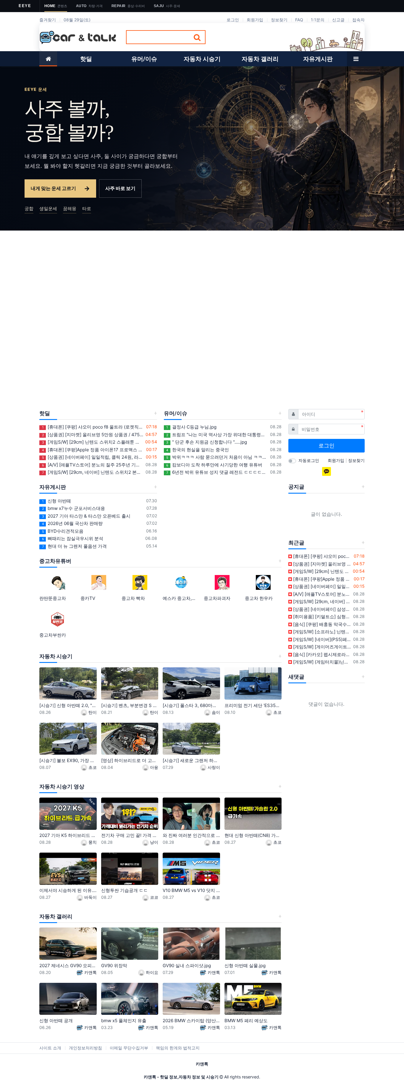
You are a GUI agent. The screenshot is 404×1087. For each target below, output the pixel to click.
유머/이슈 (175, 413)
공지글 (296, 487)
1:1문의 (317, 19)
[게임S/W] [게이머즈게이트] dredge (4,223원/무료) (321, 647)
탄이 (92, 712)
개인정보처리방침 (85, 1047)
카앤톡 (90, 972)
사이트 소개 (50, 1047)
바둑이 (90, 897)
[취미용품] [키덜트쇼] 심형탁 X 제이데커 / (321, 616)
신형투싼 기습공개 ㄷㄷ (124, 890)
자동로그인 (308, 460)
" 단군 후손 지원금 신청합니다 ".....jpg (206, 442)
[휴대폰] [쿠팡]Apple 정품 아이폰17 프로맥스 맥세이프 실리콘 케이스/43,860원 (93, 449)
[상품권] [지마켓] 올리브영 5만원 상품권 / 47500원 (92, 434)
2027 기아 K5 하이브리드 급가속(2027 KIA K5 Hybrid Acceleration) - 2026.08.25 (68, 835)
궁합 (29, 208)
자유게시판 (52, 487)
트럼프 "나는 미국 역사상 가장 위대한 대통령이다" (217, 434)
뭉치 (92, 842)
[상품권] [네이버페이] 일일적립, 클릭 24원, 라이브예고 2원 (93, 457)
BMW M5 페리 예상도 (246, 1020)
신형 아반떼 (56, 501)
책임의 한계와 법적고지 (178, 1047)
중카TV (87, 598)
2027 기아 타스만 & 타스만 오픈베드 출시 (86, 516)
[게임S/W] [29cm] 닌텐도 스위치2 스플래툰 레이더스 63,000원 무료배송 (92, 442)
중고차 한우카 (259, 598)
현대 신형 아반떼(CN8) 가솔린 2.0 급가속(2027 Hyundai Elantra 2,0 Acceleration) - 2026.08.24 (253, 835)
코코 (153, 897)
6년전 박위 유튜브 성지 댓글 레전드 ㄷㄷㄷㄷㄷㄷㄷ (217, 472)
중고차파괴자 (217, 598)
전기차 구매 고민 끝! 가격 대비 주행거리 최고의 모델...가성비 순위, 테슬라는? (130, 835)
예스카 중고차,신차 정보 (181, 598)
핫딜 (44, 413)
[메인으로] (48, 58)
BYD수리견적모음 (62, 531)
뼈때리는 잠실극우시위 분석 (72, 538)
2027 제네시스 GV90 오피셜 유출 (68, 965)
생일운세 (48, 208)
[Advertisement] (202, 274)
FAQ (299, 19)
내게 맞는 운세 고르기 (60, 188)
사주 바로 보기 (120, 188)
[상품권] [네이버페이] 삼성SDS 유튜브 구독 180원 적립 (321, 609)
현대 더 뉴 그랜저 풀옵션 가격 (74, 546)
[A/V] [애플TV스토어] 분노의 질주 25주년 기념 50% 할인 (92, 465)
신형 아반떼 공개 (56, 1020)
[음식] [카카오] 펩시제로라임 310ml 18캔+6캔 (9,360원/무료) (321, 654)
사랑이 (213, 767)
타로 (86, 208)
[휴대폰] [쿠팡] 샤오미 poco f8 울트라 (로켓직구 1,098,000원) (93, 427)
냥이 (153, 842)
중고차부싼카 (52, 635)
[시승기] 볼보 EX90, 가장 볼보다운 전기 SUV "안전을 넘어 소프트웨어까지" (68, 760)
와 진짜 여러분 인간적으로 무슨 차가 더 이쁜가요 (191, 835)
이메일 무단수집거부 (129, 1047)
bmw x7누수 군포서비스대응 (73, 508)
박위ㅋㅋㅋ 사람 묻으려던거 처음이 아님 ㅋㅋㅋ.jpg (217, 457)
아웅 (153, 767)
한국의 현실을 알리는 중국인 (197, 449)
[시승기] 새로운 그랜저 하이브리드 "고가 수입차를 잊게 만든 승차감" (191, 760)
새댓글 (296, 677)
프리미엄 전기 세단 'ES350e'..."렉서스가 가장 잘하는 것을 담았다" (253, 705)
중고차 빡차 (133, 598)
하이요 (151, 972)
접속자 (358, 19)
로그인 (233, 19)
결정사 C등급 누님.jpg (191, 427)
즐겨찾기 (47, 19)
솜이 (215, 712)
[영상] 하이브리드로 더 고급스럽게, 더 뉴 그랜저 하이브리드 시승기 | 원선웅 (130, 760)
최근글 (296, 543)
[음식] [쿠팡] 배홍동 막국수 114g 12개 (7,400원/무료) (321, 624)
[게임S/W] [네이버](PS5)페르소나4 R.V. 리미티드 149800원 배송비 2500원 (321, 639)
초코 (277, 712)
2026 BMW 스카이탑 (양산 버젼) (191, 1020)
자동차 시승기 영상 (61, 786)
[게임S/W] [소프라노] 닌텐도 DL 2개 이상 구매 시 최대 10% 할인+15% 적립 (321, 632)
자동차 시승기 (55, 656)
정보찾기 (279, 19)
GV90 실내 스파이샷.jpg (187, 965)
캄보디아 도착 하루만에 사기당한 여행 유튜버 (214, 465)
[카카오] (326, 471)
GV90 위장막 (114, 965)
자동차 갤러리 (55, 916)
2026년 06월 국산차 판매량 (72, 523)
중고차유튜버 (55, 561)
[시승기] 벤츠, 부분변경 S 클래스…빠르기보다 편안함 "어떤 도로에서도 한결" (130, 705)
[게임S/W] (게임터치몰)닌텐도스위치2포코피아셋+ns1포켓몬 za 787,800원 (321, 662)
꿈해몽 (69, 208)
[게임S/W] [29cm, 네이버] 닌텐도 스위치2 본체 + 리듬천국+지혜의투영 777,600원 (92, 472)
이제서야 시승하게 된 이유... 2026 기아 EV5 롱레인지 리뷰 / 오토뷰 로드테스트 (68, 890)
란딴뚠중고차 (52, 598)
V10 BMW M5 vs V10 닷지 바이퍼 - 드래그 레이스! (191, 890)
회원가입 (255, 19)
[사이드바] (356, 58)
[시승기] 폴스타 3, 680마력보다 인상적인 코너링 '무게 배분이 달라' (191, 705)
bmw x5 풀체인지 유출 (123, 1020)
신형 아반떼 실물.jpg (245, 965)
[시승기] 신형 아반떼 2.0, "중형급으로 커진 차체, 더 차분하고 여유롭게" (68, 705)
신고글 (338, 19)
